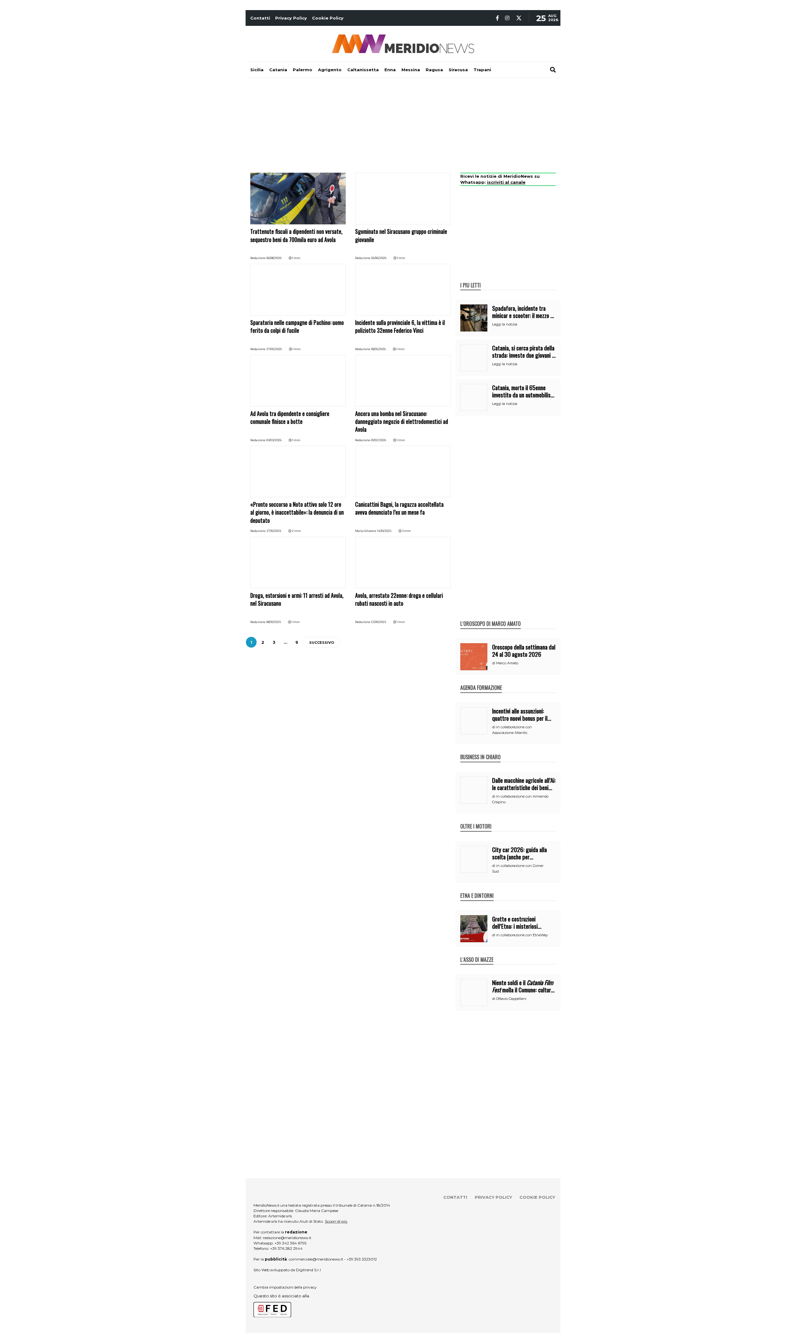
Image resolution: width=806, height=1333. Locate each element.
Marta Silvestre (365, 531)
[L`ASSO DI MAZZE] (476, 952)
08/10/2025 (273, 622)
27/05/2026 (274, 349)
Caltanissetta (363, 69)
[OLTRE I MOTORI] (475, 819)
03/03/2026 (273, 440)
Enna (390, 69)
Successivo (321, 642)
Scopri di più (336, 1221)
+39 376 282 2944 (286, 1248)
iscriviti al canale (506, 182)
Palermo (302, 69)
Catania (278, 69)
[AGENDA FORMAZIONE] (481, 681)
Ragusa (434, 69)
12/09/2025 (378, 622)
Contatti (260, 17)
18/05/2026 (378, 349)
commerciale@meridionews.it (316, 1259)
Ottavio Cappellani (511, 998)
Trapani (482, 69)
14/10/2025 (384, 531)
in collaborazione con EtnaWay (522, 935)
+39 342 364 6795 (290, 1243)
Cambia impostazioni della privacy (285, 1287)
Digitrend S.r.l (308, 1269)
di (494, 663)
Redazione (257, 258)
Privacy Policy (291, 17)
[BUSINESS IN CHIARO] (480, 750)
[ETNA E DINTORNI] (477, 889)
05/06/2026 (378, 258)
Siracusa (458, 69)
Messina (410, 69)
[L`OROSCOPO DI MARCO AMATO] (490, 617)
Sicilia (257, 69)
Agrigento (330, 69)
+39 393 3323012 (362, 1259)
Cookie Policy (327, 17)
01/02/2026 (378, 440)
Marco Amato (507, 663)
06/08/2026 (273, 258)
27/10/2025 (273, 531)
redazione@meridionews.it (287, 1237)
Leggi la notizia (504, 324)
